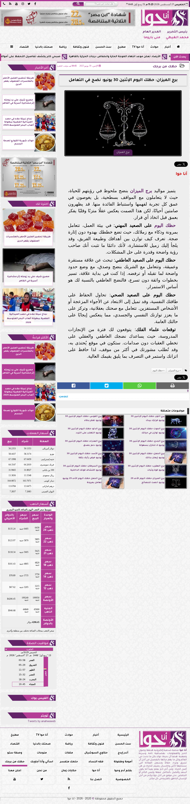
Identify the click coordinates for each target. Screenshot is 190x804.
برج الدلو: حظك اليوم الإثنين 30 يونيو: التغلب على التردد (85, 431)
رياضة (63, 47)
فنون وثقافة (81, 47)
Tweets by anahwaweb (42, 721)
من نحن (42, 770)
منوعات (42, 753)
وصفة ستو (14, 753)
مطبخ (122, 47)
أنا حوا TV (138, 47)
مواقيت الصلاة (37, 643)
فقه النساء (96, 761)
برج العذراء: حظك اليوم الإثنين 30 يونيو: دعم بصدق (83, 443)
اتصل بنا (96, 779)
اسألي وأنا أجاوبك (41, 761)
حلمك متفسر (69, 761)
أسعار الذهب (39, 504)
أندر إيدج (123, 753)
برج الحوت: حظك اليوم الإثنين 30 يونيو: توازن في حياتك (147, 431)
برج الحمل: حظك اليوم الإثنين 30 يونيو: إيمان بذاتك (147, 456)
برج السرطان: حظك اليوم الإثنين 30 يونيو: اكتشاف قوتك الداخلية (82, 468)
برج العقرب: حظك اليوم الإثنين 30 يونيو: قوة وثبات (146, 468)
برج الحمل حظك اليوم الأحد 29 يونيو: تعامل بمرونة (82, 480)
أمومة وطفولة (123, 761)
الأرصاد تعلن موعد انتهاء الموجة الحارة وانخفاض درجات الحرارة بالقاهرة (135, 56)
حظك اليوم (165, 225)
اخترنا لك (42, 204)
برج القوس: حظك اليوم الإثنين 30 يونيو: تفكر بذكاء (83, 418)
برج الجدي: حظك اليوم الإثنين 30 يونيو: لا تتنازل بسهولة (147, 443)
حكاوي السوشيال (96, 753)
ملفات (69, 753)
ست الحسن (103, 47)
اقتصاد (24, 47)
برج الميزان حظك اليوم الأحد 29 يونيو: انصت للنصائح (148, 480)
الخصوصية (123, 779)
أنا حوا (96, 770)
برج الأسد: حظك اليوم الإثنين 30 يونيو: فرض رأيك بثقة (84, 456)
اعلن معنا (14, 770)
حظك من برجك (165, 67)
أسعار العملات (37, 433)
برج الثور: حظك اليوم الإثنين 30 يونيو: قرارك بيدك (148, 418)
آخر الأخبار (41, 68)
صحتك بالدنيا (44, 47)
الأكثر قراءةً (40, 338)
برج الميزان (141, 190)
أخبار (168, 47)
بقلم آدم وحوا (123, 770)
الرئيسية (123, 735)
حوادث (154, 47)
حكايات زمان (68, 770)
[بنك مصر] (67, 18)
